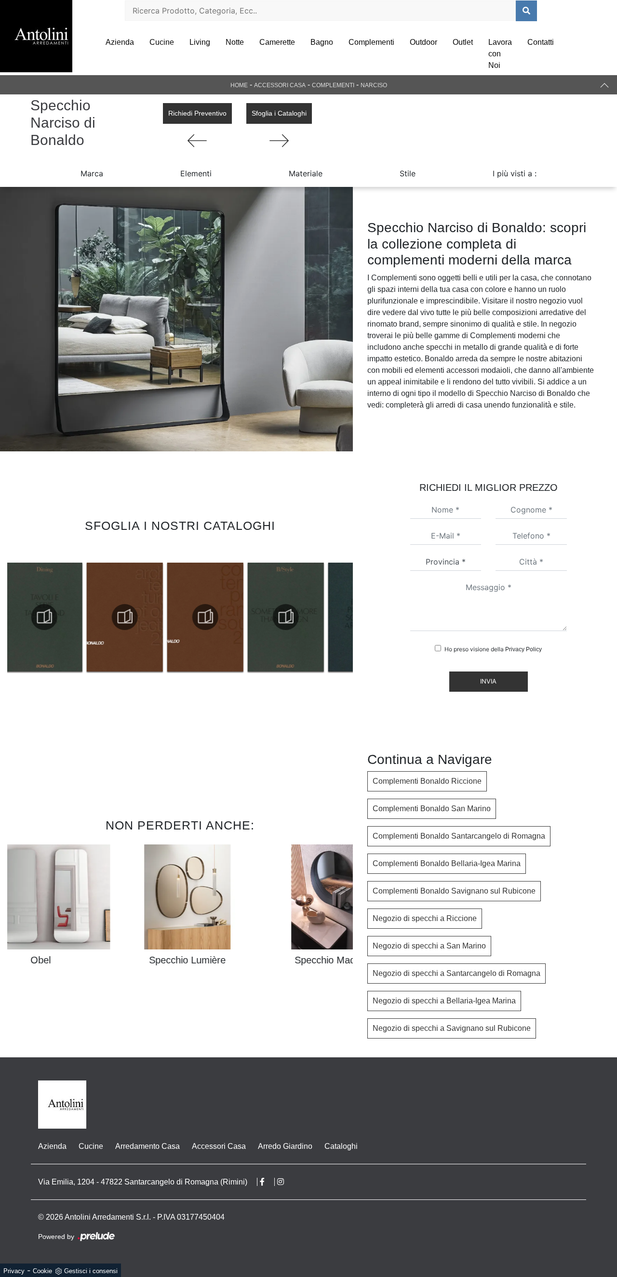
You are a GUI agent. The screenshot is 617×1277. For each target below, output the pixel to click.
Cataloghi (341, 1146)
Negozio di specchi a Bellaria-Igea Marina (444, 1001)
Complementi (371, 42)
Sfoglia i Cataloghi (279, 113)
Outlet (463, 42)
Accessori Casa (280, 85)
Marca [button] (91, 173)
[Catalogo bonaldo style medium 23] (208, 617)
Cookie (42, 1271)
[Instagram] (285, 1182)
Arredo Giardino (285, 1146)
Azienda (120, 42)
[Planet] (197, 140)
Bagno (321, 42)
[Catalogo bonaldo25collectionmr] (128, 617)
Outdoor (423, 42)
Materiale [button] (305, 173)
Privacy (14, 1271)
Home (239, 85)
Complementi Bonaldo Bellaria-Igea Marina (447, 863)
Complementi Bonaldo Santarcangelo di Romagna (459, 836)
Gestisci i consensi (91, 1271)
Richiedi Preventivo (197, 113)
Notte (235, 42)
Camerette (277, 42)
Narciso (374, 85)
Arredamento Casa (147, 1146)
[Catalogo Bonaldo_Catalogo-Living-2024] (289, 617)
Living (199, 42)
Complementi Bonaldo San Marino (432, 808)
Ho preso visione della (493, 649)
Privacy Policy (523, 649)
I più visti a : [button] (515, 173)
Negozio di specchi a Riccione (425, 918)
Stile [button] (408, 173)
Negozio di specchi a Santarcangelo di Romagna (456, 973)
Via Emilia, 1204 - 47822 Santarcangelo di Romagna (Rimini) (142, 1182)
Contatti (540, 42)
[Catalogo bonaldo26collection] (47, 617)
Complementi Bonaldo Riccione (427, 781)
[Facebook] (267, 1182)
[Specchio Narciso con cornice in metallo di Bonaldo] (176, 319)
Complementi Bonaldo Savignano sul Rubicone (454, 891)
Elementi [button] (196, 173)
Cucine (161, 42)
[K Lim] (279, 140)
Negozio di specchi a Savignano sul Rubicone (452, 1028)
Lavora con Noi (500, 53)
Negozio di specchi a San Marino (429, 946)
